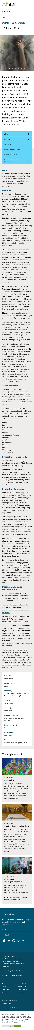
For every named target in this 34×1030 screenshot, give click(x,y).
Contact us (22, 983)
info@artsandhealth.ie (12, 971)
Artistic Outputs (9, 144)
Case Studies (22, 989)
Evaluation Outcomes (11, 155)
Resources (5, 989)
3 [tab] (14, 68)
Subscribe (6, 935)
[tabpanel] (17, 54)
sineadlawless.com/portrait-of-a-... (16, 742)
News (4, 986)
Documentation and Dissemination (11, 161)
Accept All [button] (17, 1026)
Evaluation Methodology (12, 149)
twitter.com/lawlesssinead (12, 621)
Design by (9, 1007)
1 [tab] (8, 68)
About (4, 983)
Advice (4, 993)
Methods (7, 139)
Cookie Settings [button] (7, 1026)
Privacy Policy (6, 1004)
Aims (6, 134)
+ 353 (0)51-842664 (12, 975)
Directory (21, 993)
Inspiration (22, 986)
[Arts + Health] (9, 4)
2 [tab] (11, 68)
